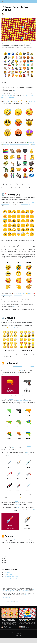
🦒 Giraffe (22, 144)
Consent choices (18, 633)
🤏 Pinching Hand (5, 144)
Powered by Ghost (18, 635)
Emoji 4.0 (10, 95)
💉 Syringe (29, 446)
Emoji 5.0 (25, 95)
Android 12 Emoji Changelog (10, 581)
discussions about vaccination (14, 455)
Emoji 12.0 (11, 97)
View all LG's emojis (8, 572)
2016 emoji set (23, 395)
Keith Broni (6, 13)
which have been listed (13, 547)
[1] (14, 90)
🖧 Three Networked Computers (23, 590)
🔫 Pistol (21, 370)
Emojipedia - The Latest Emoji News (17, 632)
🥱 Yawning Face (21, 101)
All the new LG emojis (8, 574)
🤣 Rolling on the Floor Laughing (28, 100)
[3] (26, 257)
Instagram (16, 601)
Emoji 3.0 (3, 95)
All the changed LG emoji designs (11, 576)
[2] (3, 96)
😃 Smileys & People (11, 327)
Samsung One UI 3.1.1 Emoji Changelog (12, 578)
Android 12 (17, 504)
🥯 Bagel (33, 144)
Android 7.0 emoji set (25, 204)
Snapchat (11, 601)
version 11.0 (26, 594)
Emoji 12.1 (15, 306)
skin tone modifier (26, 184)
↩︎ (28, 594)
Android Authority (11, 539)
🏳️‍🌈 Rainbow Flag (30, 142)
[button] (35, 1)
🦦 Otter (18, 144)
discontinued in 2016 (6, 597)
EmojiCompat (20, 600)
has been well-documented (22, 400)
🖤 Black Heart (13, 144)
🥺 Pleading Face (14, 101)
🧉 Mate (27, 144)
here (32, 187)
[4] (25, 502)
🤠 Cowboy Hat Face (5, 101)
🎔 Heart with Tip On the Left (11, 590)
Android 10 (18, 507)
